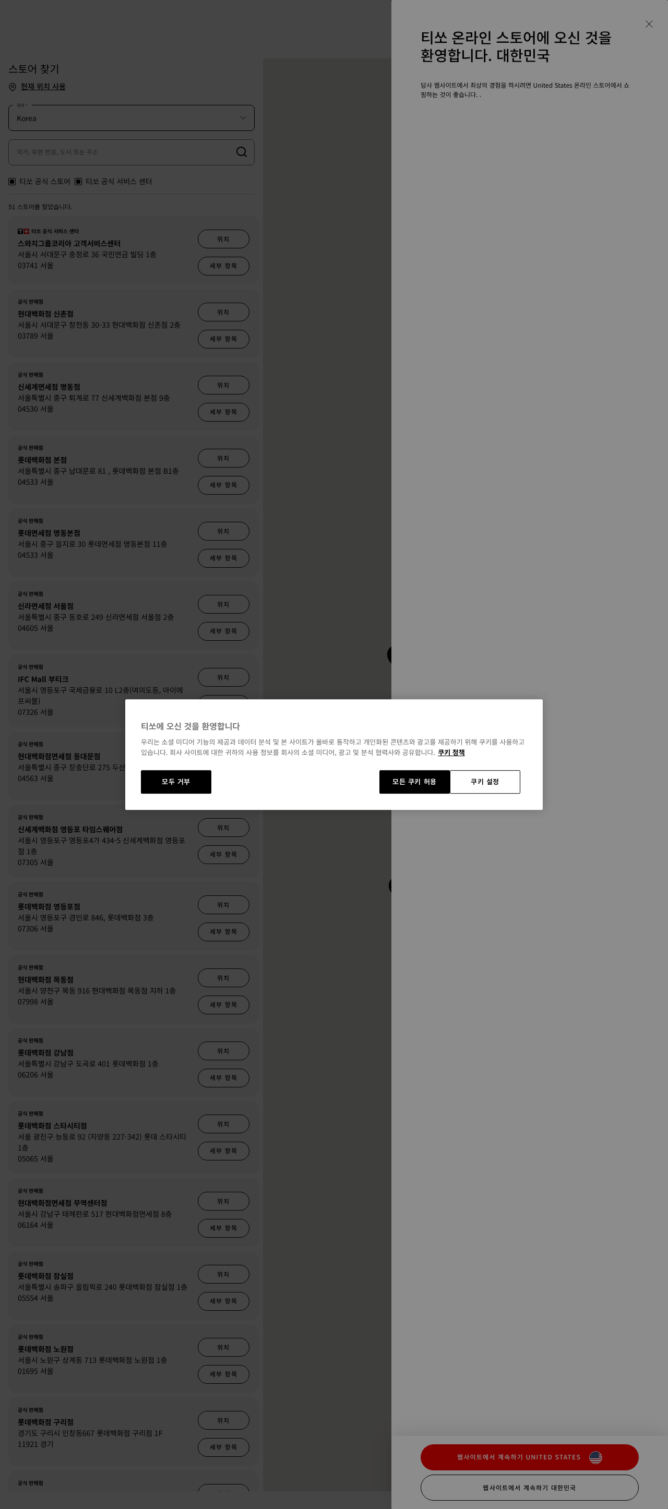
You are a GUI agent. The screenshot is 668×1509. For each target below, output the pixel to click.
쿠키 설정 (485, 782)
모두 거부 (176, 782)
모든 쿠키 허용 (414, 782)
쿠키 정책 (451, 752)
